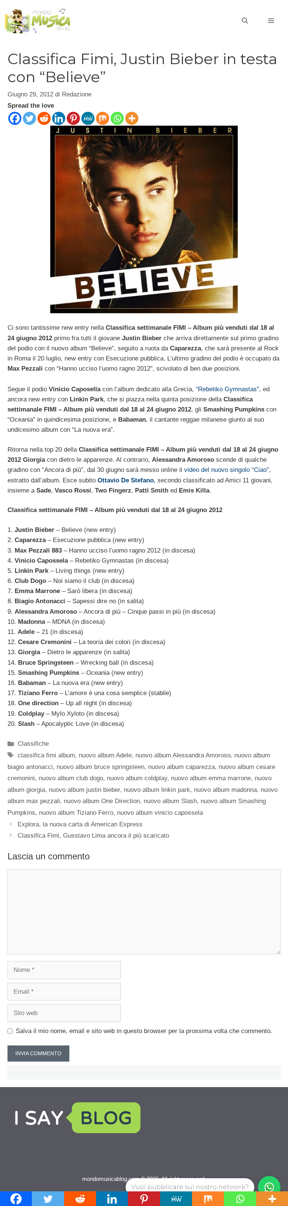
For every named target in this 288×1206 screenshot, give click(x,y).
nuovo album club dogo (71, 778)
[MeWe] (87, 118)
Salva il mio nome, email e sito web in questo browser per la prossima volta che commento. (144, 1031)
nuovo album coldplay (137, 778)
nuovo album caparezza (181, 766)
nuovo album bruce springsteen (100, 766)
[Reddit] (44, 118)
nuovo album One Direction (102, 801)
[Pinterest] (73, 118)
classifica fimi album (46, 755)
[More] (131, 118)
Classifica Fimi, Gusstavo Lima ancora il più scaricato (93, 835)
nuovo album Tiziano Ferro (76, 812)
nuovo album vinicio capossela (160, 812)
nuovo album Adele (105, 755)
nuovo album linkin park (157, 789)
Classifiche (33, 743)
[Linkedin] (58, 118)
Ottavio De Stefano (126, 480)
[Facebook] (14, 118)
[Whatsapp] (117, 118)
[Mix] (102, 118)
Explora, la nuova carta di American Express (80, 824)
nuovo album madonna (225, 789)
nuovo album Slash (170, 801)
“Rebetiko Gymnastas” (227, 389)
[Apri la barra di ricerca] (245, 21)
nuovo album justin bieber (84, 789)
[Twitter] (29, 118)
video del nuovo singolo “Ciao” (226, 469)
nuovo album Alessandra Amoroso (183, 755)
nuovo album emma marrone (211, 778)
